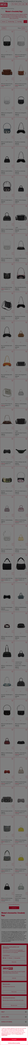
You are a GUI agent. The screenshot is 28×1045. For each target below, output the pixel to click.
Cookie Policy (4, 1035)
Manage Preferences (5, 1033)
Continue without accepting (14, 1043)
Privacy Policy (18, 1033)
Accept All (14, 1039)
